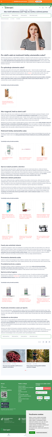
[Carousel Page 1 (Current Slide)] (25, 370)
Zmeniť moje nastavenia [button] (41, 432)
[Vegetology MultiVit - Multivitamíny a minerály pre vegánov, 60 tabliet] (26, 291)
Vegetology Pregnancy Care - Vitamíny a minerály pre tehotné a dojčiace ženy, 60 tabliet (43, 300)
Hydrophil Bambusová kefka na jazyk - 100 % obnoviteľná (42, 159)
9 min (15, 363)
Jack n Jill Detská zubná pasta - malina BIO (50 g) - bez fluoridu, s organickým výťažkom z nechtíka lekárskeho (25, 216)
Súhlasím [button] (32, 432)
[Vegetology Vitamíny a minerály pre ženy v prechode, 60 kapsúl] (8, 291)
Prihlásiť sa (47, 388)
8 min (13, 18)
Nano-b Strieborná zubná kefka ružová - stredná (25, 158)
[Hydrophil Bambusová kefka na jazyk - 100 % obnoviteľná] (43, 150)
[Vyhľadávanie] (39, 7)
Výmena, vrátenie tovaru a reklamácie (26, 387)
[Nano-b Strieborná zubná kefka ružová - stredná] (26, 150)
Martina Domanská (4, 18)
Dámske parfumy (6, 15)
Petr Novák (29, 363)
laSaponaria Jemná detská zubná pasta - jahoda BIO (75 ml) (25, 237)
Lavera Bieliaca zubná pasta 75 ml (7, 158)
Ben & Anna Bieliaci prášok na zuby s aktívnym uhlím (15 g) (43, 237)
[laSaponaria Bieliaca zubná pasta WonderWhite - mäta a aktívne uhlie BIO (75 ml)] (43, 206)
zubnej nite (16, 276)
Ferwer (22, 10)
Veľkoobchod (3, 387)
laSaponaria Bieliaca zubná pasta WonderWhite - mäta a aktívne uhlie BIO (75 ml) (43, 216)
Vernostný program (22, 389)
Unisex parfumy (24, 15)
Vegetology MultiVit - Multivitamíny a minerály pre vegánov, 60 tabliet (25, 300)
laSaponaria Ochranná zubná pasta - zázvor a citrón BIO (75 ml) (7, 237)
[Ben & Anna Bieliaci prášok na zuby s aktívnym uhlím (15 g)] (43, 228)
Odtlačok (20, 400)
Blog (26, 10)
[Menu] (2, 7)
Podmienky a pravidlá (22, 391)
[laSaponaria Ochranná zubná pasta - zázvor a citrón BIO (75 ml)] (8, 228)
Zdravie (30, 10)
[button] (5, 403)
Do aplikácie (38, 1)
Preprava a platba (21, 386)
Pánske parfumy (15, 15)
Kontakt (19, 390)
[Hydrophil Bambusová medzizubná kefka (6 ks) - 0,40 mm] (8, 93)
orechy (29, 73)
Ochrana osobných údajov (23, 398)
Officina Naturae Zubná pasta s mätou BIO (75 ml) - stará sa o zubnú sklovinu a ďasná (8, 216)
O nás (2, 386)
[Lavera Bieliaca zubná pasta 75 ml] (8, 150)
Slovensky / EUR (42, 392)
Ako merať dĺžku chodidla (23, 394)
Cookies (19, 401)
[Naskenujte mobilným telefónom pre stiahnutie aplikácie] (4, 395)
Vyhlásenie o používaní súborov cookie (24, 397)
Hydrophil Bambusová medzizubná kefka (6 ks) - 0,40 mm (8, 103)
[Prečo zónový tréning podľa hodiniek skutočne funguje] (38, 355)
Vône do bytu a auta (33, 15)
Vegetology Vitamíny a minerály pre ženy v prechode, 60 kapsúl (7, 300)
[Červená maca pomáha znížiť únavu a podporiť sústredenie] (14, 355)
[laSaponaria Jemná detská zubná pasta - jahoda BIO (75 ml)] (26, 228)
